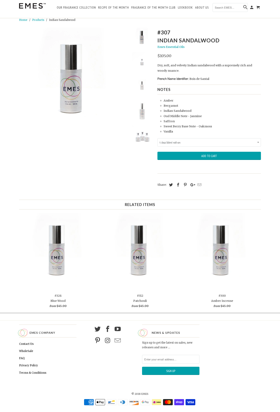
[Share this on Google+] (191, 184)
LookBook (185, 7)
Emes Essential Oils (170, 47)
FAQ (22, 358)
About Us (202, 7)
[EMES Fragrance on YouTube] (118, 329)
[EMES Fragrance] (32, 6)
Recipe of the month (113, 7)
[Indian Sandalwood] (72, 81)
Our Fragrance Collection (76, 7)
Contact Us (26, 344)
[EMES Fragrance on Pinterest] (98, 340)
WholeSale (26, 351)
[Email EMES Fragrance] (118, 340)
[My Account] (252, 8)
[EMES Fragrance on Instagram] (108, 340)
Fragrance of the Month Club (153, 7)
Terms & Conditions (32, 373)
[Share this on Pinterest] (184, 184)
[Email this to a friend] (199, 184)
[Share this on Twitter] (170, 184)
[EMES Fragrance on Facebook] (108, 329)
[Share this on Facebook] (177, 184)
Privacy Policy (28, 365)
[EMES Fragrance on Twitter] (98, 329)
